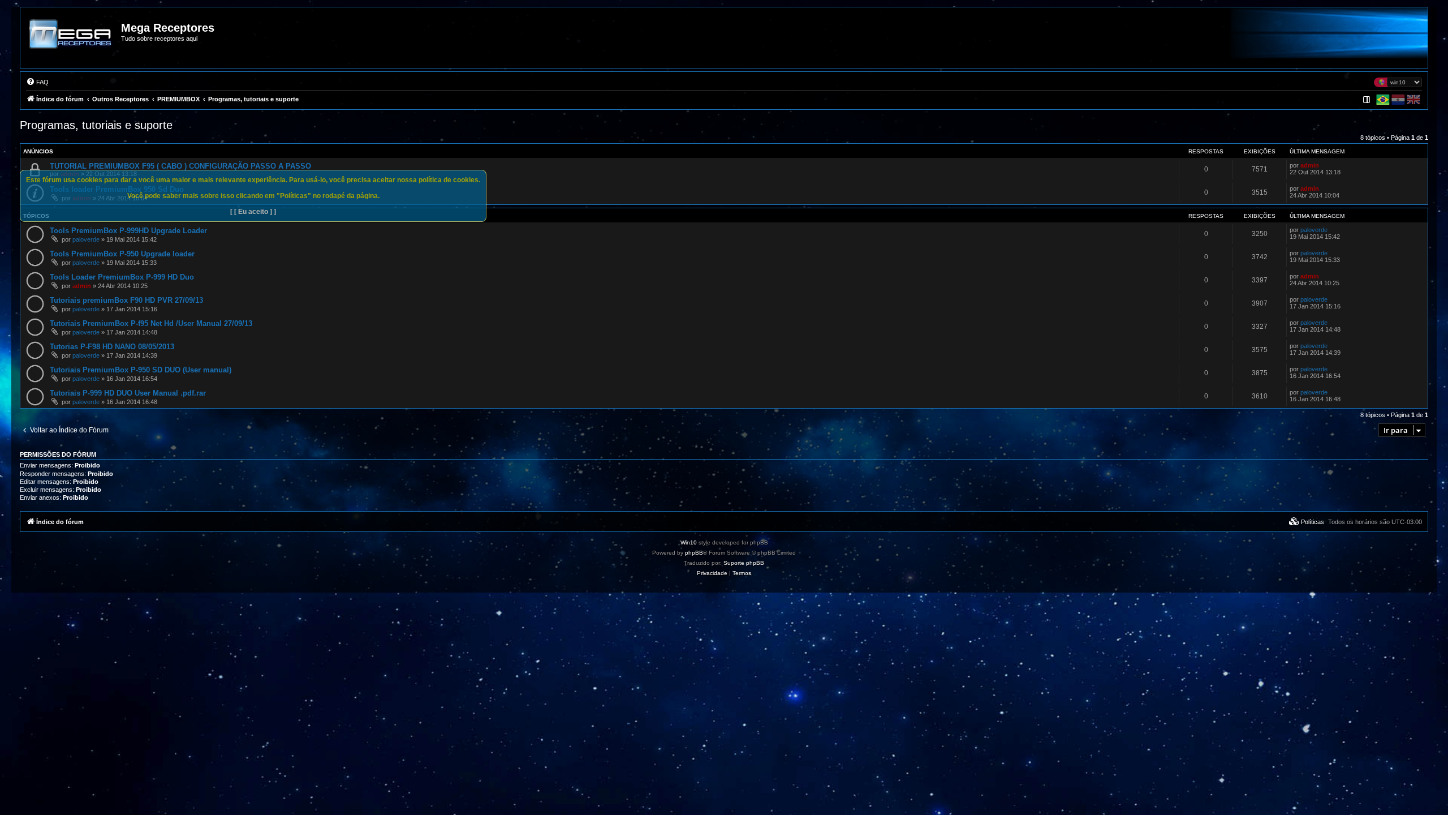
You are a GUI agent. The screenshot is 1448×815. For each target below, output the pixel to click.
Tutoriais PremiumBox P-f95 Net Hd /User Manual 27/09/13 (151, 323)
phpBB (694, 553)
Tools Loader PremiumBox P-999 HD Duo (122, 277)
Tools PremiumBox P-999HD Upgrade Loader (128, 230)
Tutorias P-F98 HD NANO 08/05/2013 (112, 346)
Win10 (688, 542)
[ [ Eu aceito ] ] (253, 212)
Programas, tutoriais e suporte (96, 125)
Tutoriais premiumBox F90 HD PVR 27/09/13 (126, 300)
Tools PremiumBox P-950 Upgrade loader (122, 254)
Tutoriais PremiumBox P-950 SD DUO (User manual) (140, 370)
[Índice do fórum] (71, 42)
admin (1309, 165)
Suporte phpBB (743, 563)
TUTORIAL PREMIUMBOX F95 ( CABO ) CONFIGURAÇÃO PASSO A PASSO (180, 166)
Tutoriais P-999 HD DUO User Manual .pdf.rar (128, 393)
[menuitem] (37, 82)
